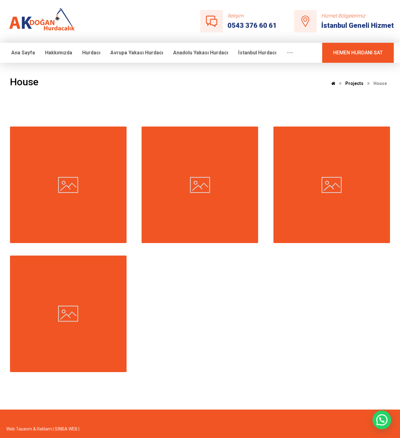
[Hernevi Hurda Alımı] (44, 20)
